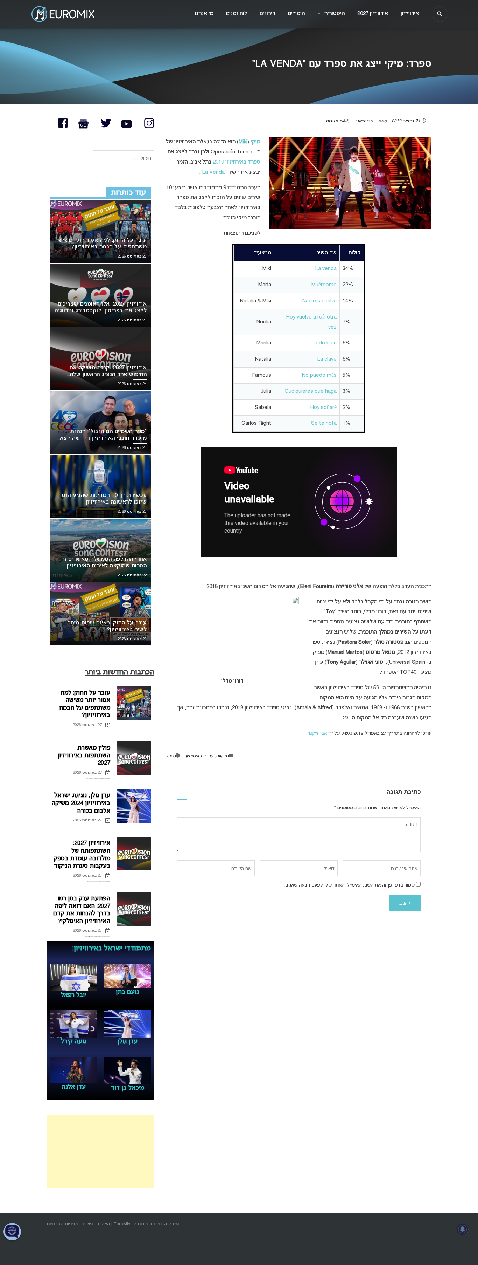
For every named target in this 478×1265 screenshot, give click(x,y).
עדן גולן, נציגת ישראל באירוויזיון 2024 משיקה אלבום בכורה (80, 803)
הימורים (296, 13)
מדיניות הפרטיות (62, 1224)
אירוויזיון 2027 (372, 13)
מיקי (255, 142)
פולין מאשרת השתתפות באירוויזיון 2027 (83, 755)
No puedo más (319, 375)
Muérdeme (324, 285)
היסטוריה (331, 13)
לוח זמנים (236, 13)
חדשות (222, 756)
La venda (326, 269)
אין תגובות (334, 121)
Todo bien (324, 343)
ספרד (171, 756)
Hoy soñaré (323, 407)
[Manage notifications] (462, 1229)
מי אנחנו (204, 13)
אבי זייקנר (364, 121)
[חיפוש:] (123, 159)
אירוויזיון (410, 13)
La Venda (213, 172)
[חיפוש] (440, 14)
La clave (327, 359)
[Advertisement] (100, 1151)
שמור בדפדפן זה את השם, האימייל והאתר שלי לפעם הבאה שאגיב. (349, 885)
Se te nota (324, 423)
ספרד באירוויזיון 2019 (236, 162)
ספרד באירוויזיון (199, 756)
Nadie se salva (319, 301)
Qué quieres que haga (310, 391)
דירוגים (267, 13)
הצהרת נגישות (96, 1224)
